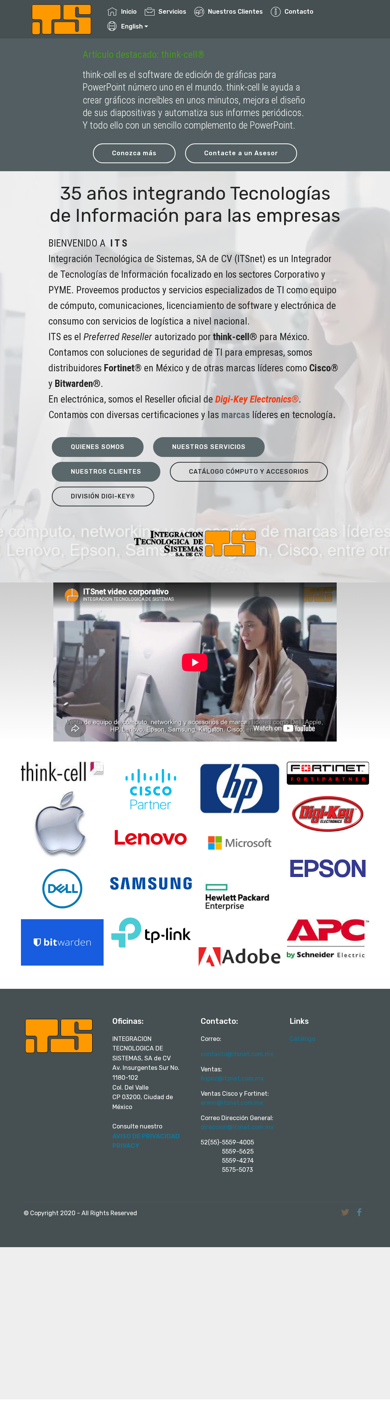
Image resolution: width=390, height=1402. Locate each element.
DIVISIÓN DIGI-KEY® (103, 496)
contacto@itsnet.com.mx (237, 1054)
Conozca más (134, 153)
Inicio (129, 11)
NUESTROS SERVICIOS (209, 446)
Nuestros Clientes (235, 11)
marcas (235, 414)
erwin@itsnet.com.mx (232, 1102)
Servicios (172, 11)
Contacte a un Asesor (241, 153)
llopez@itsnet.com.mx (232, 1078)
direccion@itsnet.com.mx (237, 1127)
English (132, 26)
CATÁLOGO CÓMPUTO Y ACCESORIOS (249, 471)
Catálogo (303, 1038)
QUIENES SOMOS (98, 446)
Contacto (299, 11)
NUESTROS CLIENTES (106, 471)
